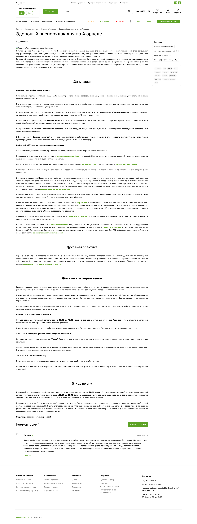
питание (173, 72)
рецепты (172, 76)
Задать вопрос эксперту (168, 21)
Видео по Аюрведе (162, 55)
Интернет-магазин (24, 476)
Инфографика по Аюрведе (165, 60)
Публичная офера (107, 480)
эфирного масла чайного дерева (48, 233)
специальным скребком (68, 156)
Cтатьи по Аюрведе (163, 46)
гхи (164, 69)
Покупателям (50, 476)
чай (156, 83)
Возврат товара (51, 487)
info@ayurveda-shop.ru (152, 484)
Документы (105, 476)
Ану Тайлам (82, 203)
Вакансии (76, 487)
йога (176, 69)
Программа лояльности (97, 3)
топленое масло (169, 79)
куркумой (108, 227)
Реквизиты (77, 483)
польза (157, 76)
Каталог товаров (23, 480)
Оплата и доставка (78, 3)
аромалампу (28, 264)
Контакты (124, 3)
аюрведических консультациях (55, 189)
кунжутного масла (78, 216)
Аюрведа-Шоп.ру (23, 517)
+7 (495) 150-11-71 (149, 481)
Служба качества (52, 491)
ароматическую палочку (50, 264)
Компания (76, 476)
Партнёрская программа (27, 491)
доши (170, 69)
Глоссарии (159, 42)
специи (158, 79)
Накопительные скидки (26, 487)
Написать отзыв (138, 424)
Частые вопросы (51, 480)
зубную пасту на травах (126, 164)
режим (164, 76)
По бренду (34, 21)
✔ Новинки (104, 21)
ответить (27, 455)
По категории (21, 21)
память (165, 72)
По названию (46, 21)
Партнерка (113, 3)
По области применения (65, 21)
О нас (74, 480)
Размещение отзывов (53, 483)
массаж (158, 72)
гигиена (158, 69)
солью (118, 227)
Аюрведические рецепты (165, 51)
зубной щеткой (89, 164)
